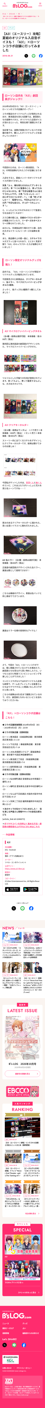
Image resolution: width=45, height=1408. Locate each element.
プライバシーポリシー (24, 1368)
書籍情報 (5, 1333)
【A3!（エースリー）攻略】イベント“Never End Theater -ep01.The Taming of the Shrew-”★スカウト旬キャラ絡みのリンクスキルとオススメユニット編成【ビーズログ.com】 (13, 1172)
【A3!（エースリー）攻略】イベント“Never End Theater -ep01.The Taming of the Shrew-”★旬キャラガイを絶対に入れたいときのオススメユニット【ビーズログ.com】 (32, 985)
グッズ (11, 28)
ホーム (4, 13)
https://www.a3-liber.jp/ (15, 868)
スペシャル (12, 13)
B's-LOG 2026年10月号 (22, 1063)
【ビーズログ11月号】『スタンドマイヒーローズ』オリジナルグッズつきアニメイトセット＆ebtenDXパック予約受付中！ (11, 952)
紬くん (39, 482)
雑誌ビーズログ (8, 1328)
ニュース (5, 1323)
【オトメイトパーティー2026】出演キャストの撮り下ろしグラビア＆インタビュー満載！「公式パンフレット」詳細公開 (11, 983)
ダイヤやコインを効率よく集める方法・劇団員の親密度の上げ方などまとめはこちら (22, 825)
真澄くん (30, 482)
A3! (19, 13)
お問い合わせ (7, 1368)
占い (24, 1328)
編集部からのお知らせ (30, 1333)
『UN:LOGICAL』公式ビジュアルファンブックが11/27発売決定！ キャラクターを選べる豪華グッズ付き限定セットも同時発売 (32, 952)
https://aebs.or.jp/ (23, 1395)
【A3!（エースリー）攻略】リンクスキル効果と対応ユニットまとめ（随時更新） (22, 1143)
